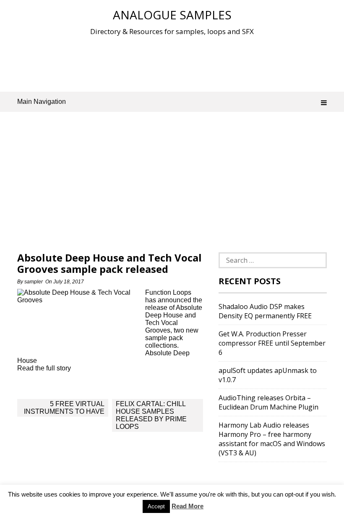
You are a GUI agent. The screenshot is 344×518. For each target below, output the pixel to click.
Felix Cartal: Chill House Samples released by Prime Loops (151, 415)
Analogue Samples (172, 15)
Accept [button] (156, 506)
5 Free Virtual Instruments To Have (64, 407)
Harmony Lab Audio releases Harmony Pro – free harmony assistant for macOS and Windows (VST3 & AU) (272, 438)
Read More (187, 506)
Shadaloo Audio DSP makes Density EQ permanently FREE (265, 311)
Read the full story (44, 368)
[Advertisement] (172, 63)
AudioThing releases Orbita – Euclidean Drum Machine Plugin (268, 402)
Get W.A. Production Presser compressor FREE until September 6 (272, 343)
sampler (33, 282)
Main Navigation (41, 101)
